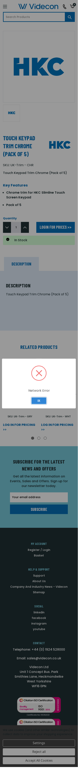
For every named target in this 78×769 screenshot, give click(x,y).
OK (39, 400)
